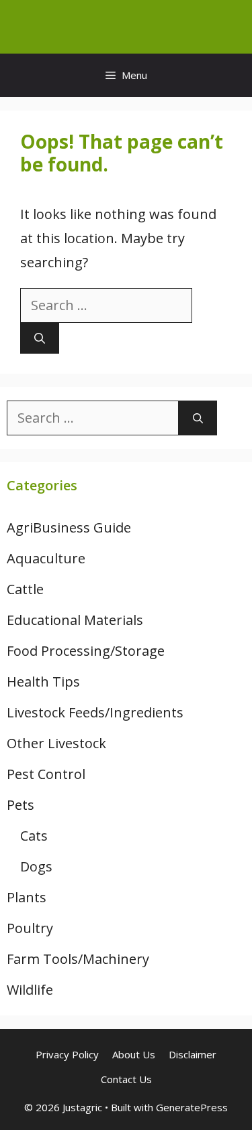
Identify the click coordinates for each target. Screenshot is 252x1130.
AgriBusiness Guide (69, 527)
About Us (133, 1054)
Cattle (25, 589)
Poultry (30, 928)
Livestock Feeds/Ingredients (95, 712)
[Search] (39, 338)
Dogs (36, 866)
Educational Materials (75, 620)
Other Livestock (56, 743)
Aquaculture (46, 558)
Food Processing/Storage (86, 651)
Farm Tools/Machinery (78, 959)
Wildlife (30, 990)
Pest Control (46, 774)
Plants (26, 897)
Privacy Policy (67, 1054)
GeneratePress (192, 1107)
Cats (34, 836)
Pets (20, 805)
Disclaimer (192, 1054)
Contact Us (126, 1079)
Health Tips (43, 682)
